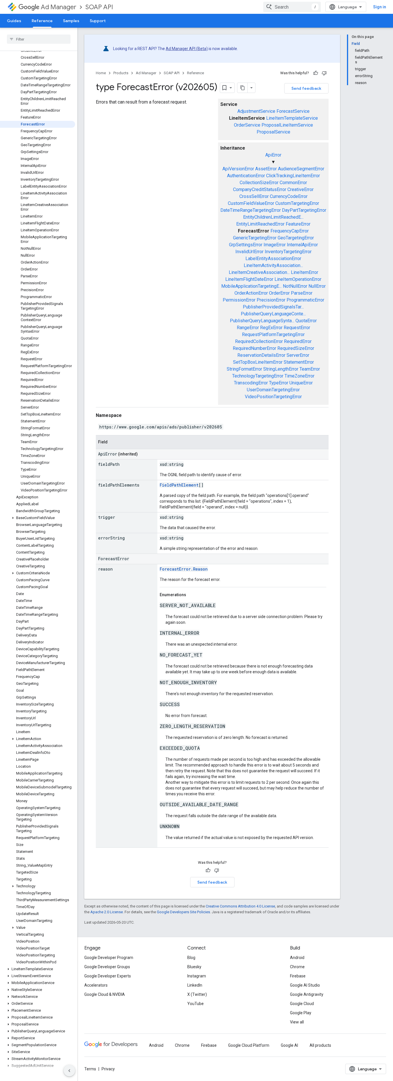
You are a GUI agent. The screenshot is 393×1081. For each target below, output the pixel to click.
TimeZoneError (299, 376)
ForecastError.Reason (184, 569)
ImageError (275, 244)
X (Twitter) (197, 994)
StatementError (299, 362)
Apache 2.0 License (106, 912)
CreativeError (300, 189)
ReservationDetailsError (261, 355)
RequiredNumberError (254, 348)
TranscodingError (251, 383)
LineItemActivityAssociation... (273, 265)
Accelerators (96, 985)
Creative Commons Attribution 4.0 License (240, 906)
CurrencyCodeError (289, 196)
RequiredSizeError (295, 348)
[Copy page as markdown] (242, 88)
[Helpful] (315, 73)
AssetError (266, 168)
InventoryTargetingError (288, 251)
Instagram (196, 976)
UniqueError (301, 383)
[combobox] (292, 7)
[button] (37, 517)
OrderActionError (251, 293)
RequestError (297, 327)
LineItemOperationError (297, 279)
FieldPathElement (179, 485)
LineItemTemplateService (292, 118)
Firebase (298, 976)
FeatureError (298, 224)
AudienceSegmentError (301, 168)
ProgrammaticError (305, 300)
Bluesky (194, 966)
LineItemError (304, 272)
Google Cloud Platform (248, 1045)
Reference (42, 20)
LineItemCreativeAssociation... (259, 272)
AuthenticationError (246, 175)
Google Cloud (302, 1003)
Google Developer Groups (107, 966)
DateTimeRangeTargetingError (250, 210)
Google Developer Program (108, 957)
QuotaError (306, 320)
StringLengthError (280, 369)
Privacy (108, 1069)
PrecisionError (271, 300)
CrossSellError (254, 196)
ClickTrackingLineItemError (293, 175)
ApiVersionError (238, 168)
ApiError (273, 155)
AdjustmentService (256, 111)
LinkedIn (194, 985)
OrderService (247, 125)
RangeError (248, 327)
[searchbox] (38, 39)
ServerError (298, 355)
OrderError (279, 293)
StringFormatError (244, 369)
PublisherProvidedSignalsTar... (273, 307)
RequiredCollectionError (259, 341)
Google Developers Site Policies (183, 912)
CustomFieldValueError (251, 203)
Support (98, 20)
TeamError (309, 369)
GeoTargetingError (296, 238)
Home (101, 73)
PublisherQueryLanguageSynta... (262, 320)
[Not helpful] (324, 73)
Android (297, 957)
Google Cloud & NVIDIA (104, 994)
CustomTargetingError (297, 203)
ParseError (301, 293)
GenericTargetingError (254, 238)
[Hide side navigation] (69, 1070)
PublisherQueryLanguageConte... (273, 314)
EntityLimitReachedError (260, 224)
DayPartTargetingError (304, 210)
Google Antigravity (306, 994)
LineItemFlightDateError (249, 279)
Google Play (300, 1013)
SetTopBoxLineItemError (258, 362)
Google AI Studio (305, 985)
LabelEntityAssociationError (273, 258)
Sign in (379, 7)
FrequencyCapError (289, 231)
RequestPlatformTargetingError (273, 334)
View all (297, 1022)
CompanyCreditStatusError (259, 189)
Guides (14, 20)
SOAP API (99, 7)
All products (320, 1045)
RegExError (271, 327)
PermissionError (239, 300)
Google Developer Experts (107, 976)
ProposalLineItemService (287, 125)
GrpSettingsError (245, 244)
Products (120, 73)
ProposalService (273, 132)
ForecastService (293, 111)
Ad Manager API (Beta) (187, 48)
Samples (71, 20)
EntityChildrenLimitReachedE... (273, 217)
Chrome (297, 966)
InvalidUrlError (249, 251)
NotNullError (295, 286)
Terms (90, 1069)
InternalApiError (302, 244)
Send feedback (306, 88)
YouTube (195, 1003)
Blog (191, 957)
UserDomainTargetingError (273, 389)
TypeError (278, 383)
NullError (317, 286)
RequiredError (298, 341)
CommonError (293, 182)
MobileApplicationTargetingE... (251, 286)
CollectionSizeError (259, 182)
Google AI (289, 1045)
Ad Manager (58, 7)
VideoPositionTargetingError (273, 396)
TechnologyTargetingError (257, 376)
